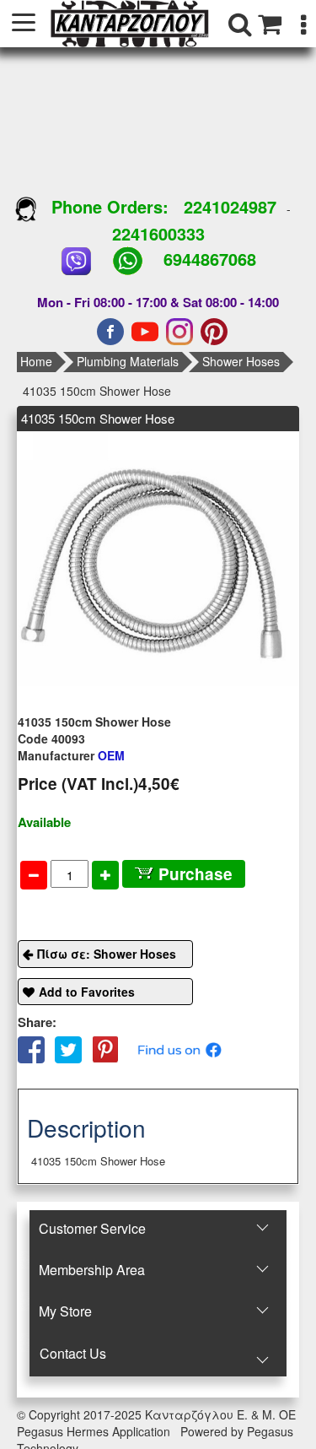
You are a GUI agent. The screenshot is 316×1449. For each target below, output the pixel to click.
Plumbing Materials (128, 361)
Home (36, 361)
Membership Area (92, 1269)
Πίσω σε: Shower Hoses (106, 953)
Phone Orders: (110, 206)
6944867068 (209, 258)
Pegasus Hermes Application (95, 1431)
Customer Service (92, 1228)
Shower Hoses (241, 361)
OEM (71, 755)
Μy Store (65, 1311)
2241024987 (230, 206)
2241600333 (158, 233)
